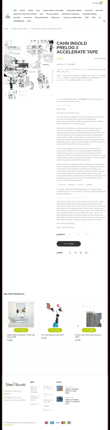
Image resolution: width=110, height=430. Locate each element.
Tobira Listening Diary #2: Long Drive (71, 391)
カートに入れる (69, 244)
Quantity (61, 234)
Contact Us (34, 404)
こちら (74, 99)
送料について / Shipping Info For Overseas (35, 389)
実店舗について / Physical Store (35, 398)
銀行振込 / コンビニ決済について (48, 388)
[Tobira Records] (8, 16)
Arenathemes (8, 425)
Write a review (100, 58)
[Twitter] (75, 253)
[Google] (86, 253)
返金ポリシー (48, 410)
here (83, 99)
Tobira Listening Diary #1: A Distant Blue (72, 401)
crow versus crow (19, 29)
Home (6, 29)
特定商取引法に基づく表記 (48, 401)
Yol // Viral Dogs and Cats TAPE (52, 335)
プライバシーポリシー (48, 395)
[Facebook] (70, 253)
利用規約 (46, 406)
